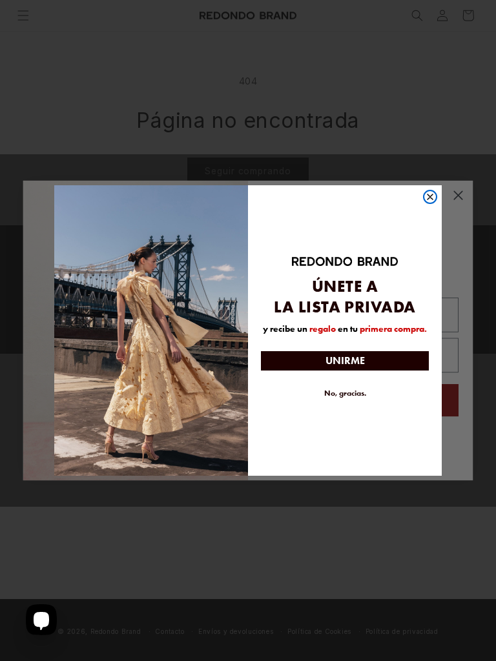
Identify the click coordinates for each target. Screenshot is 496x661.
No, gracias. (345, 393)
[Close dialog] (430, 196)
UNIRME (345, 360)
